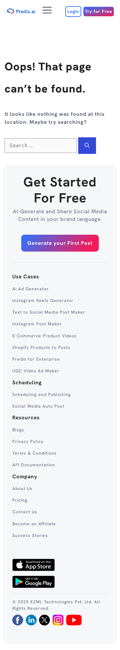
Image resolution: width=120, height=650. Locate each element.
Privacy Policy (27, 441)
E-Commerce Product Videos (44, 336)
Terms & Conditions (34, 453)
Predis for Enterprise (36, 359)
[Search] (87, 145)
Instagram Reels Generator (43, 300)
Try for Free (98, 11)
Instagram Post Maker (37, 324)
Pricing (19, 500)
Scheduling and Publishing (41, 394)
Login (73, 11)
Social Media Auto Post (38, 406)
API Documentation (33, 465)
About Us (22, 488)
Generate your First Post (60, 243)
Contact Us (24, 512)
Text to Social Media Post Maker (48, 312)
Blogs (18, 430)
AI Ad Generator (30, 289)
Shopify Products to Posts (41, 347)
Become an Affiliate (34, 524)
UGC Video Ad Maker (35, 371)
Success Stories (30, 535)
